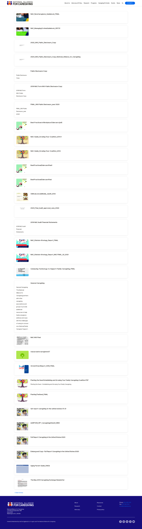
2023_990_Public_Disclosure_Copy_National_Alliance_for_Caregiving (56, 57)
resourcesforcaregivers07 (40, 351)
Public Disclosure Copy (39, 71)
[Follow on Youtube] (133, 521)
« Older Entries (18, 492)
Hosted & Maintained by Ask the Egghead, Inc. (18, 521)
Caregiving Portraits (104, 3)
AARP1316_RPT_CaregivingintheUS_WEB (45, 423)
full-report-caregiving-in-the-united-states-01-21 (48, 408)
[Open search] (122, 3)
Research (86, 3)
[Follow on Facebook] (120, 521)
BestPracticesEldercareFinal (41, 179)
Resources (100, 502)
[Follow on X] (130, 521)
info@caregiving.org (125, 506)
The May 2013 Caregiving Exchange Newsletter (48, 480)
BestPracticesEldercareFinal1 (41, 165)
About (76, 502)
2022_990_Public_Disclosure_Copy (43, 42)
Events (113, 3)
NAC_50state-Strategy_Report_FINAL (44, 240)
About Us (67, 3)
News (118, 3)
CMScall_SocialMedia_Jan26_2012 (43, 194)
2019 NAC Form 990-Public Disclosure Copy (46, 86)
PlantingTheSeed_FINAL (39, 394)
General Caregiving (38, 283)
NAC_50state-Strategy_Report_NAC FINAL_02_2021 (50, 254)
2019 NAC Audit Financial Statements (44, 222)
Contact (99, 506)
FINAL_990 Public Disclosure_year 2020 (45, 104)
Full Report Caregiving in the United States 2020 (48, 437)
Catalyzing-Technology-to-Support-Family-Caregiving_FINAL (53, 269)
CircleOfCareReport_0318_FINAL (43, 366)
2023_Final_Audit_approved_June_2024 (45, 208)
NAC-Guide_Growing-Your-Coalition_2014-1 (46, 137)
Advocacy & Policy (76, 3)
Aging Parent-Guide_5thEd (40, 465)
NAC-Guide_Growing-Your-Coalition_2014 (46, 151)
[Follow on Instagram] (123, 521)
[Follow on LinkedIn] (127, 521)
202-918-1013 (127, 502)
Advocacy (77, 509)
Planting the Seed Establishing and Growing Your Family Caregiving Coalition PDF (60, 380)
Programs (94, 3)
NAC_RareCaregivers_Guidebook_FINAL (45, 14)
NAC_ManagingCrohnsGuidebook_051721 (45, 28)
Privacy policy (100, 509)
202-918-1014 (125, 504)
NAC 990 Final (36, 337)
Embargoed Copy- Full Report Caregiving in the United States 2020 (55, 451)
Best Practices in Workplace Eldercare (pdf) (46, 122)
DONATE (130, 3)
